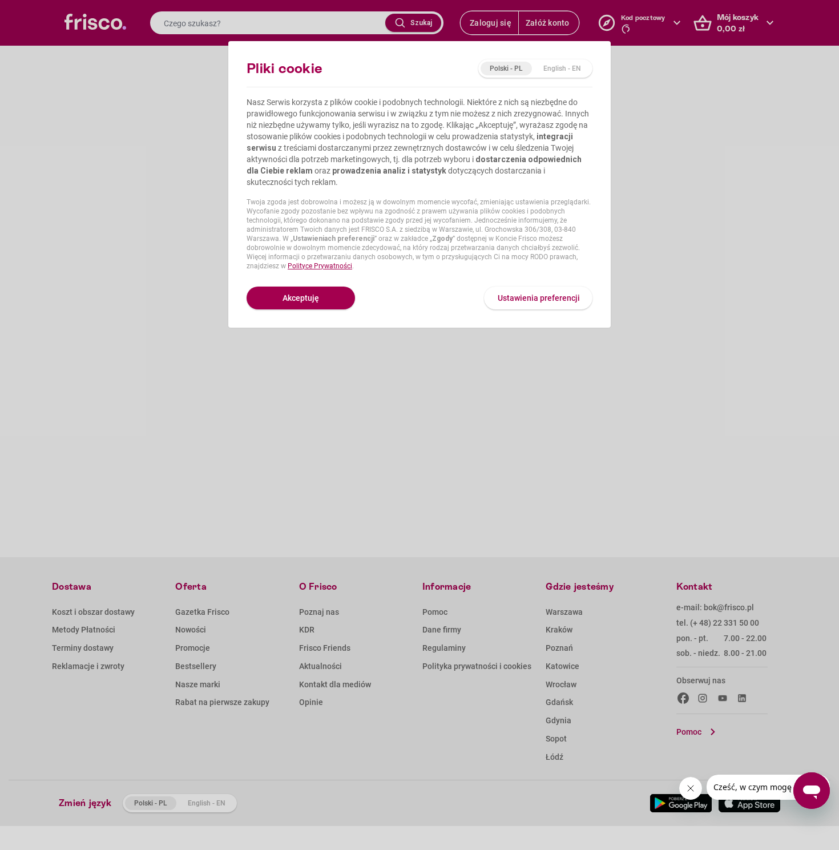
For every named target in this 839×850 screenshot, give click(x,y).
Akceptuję (301, 298)
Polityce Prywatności (320, 266)
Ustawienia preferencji (539, 298)
